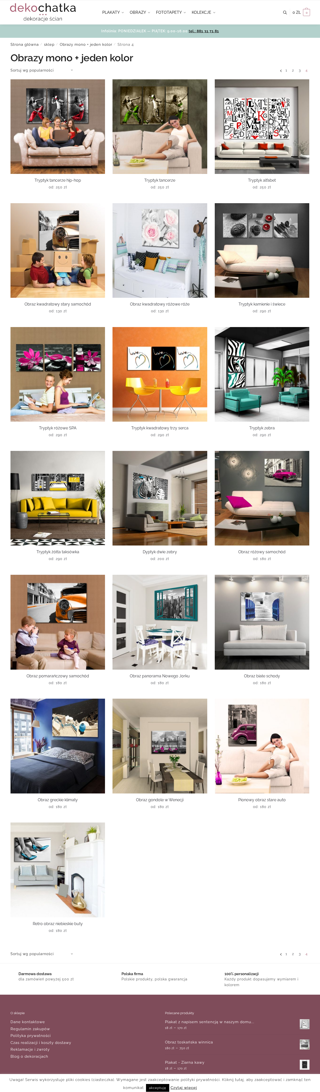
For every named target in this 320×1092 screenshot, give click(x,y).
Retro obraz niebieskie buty (58, 923)
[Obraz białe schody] (262, 622)
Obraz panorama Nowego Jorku (160, 676)
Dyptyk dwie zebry (160, 552)
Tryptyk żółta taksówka (57, 552)
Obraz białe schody (262, 676)
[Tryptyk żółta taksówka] (57, 498)
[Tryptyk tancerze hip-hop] (57, 126)
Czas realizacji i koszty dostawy (40, 1042)
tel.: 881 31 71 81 (204, 31)
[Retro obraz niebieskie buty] (57, 870)
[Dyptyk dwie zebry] (159, 498)
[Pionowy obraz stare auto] (262, 746)
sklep (49, 44)
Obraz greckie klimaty (58, 799)
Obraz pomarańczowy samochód (57, 676)
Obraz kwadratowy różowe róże (160, 304)
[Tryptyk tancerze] (159, 126)
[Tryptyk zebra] (262, 374)
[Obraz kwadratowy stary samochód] (57, 250)
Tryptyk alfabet (262, 180)
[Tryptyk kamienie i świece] (262, 250)
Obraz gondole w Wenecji (160, 799)
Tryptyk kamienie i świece (261, 304)
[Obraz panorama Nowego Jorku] (159, 622)
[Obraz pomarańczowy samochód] (57, 622)
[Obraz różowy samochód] (262, 498)
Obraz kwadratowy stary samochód (57, 304)
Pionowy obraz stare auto (262, 799)
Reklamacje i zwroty (30, 1049)
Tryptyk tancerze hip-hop (57, 180)
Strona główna (24, 44)
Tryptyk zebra (262, 428)
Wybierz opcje (57, 197)
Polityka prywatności (30, 1035)
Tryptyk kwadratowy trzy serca (159, 428)
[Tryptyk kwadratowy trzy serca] (159, 374)
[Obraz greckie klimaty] (57, 746)
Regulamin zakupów (30, 1029)
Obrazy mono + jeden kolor (86, 44)
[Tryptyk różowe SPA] (57, 374)
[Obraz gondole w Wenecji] (159, 746)
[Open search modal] (287, 12)
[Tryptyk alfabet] (262, 126)
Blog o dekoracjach (29, 1056)
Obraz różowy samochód (262, 552)
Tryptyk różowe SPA (57, 428)
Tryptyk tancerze (159, 180)
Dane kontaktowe (27, 1022)
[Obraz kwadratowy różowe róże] (159, 250)
